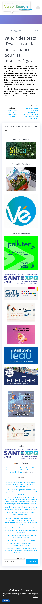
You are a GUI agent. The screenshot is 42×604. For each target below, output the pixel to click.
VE (13, 30)
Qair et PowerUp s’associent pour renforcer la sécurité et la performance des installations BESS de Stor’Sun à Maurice (21, 551)
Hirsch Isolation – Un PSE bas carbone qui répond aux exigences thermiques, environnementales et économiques (21, 530)
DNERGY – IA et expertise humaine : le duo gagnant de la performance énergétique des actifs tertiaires (21, 492)
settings (35, 597)
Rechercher (21, 558)
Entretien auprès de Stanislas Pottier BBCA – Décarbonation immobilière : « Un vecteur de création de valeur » (21, 470)
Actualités (20, 30)
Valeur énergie (22, 463)
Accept (6, 600)
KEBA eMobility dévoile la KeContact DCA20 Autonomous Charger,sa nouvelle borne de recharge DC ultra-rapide (21, 543)
